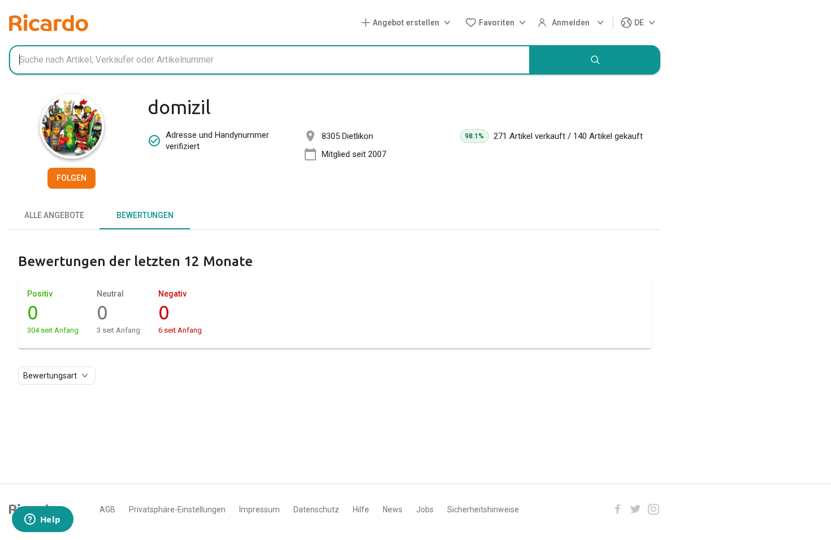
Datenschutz (316, 509)
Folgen (71, 177)
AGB (107, 509)
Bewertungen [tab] (145, 215)
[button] (408, 23)
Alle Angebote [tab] (54, 215)
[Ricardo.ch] (48, 22)
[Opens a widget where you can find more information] (42, 520)
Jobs (425, 509)
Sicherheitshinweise (483, 509)
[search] (595, 60)
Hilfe (361, 509)
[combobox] (269, 60)
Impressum (259, 509)
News (392, 509)
